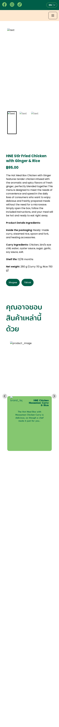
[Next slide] (54, 396)
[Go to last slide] (4, 396)
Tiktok (27, 282)
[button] (51, 5)
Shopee (13, 282)
